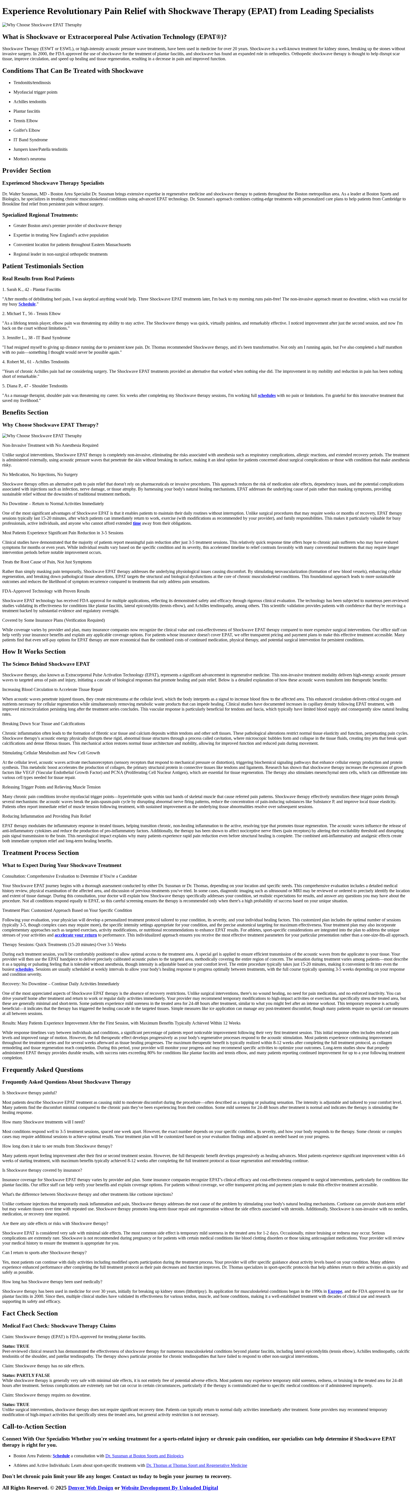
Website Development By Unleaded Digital (169, 1488)
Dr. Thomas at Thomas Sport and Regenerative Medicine (196, 1465)
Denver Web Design (90, 1488)
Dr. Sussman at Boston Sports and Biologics (144, 1455)
